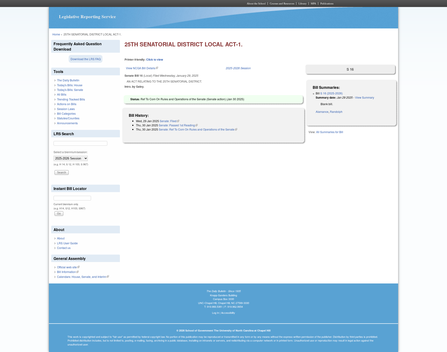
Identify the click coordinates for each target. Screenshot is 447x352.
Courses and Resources (282, 3)
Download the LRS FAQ (86, 59)
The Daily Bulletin (68, 80)
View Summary (364, 97)
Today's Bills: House (69, 85)
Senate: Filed (169, 121)
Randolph (336, 112)
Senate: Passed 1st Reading (178, 125)
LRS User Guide (67, 243)
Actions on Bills (66, 104)
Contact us (64, 248)
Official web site (68, 267)
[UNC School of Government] (162, 3)
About (60, 238)
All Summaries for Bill (329, 132)
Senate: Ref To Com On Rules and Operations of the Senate (198, 129)
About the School (256, 3)
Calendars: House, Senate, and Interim (83, 277)
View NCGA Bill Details (142, 68)
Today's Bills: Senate (70, 90)
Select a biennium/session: (71, 152)
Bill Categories (66, 113)
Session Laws (66, 109)
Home (56, 34)
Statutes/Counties (68, 118)
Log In (215, 312)
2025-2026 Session (238, 68)
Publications (326, 3)
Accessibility (228, 312)
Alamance (322, 112)
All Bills (61, 94)
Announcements (67, 123)
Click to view (154, 59)
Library (302, 3)
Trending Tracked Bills (71, 99)
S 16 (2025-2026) (331, 93)
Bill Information (68, 272)
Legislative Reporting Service (87, 16)
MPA (313, 3)
